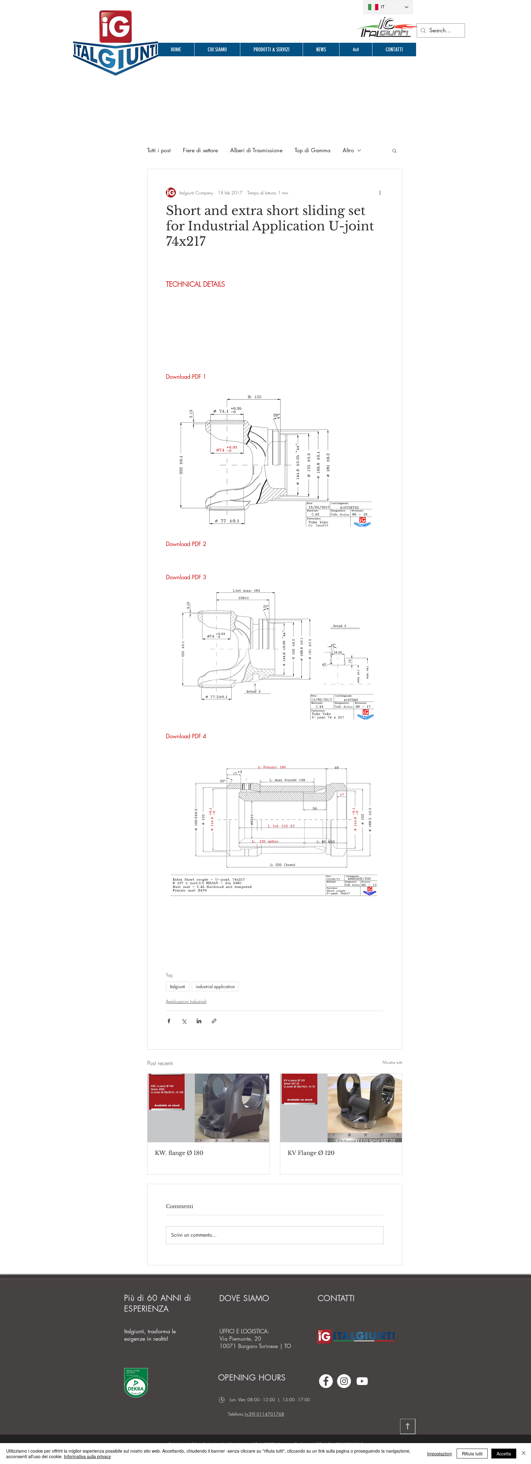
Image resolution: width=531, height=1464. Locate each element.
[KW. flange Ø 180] (208, 1108)
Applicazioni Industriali (186, 1001)
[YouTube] (362, 1381)
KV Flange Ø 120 (311, 1153)
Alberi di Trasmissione (256, 150)
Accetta (504, 1453)
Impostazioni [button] (439, 1453)
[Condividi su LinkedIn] (199, 1021)
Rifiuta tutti (472, 1453)
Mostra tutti (392, 1062)
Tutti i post (159, 150)
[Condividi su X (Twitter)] (184, 1021)
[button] (394, 150)
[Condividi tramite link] (214, 1021)
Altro (348, 150)
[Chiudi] (523, 1453)
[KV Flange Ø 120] (341, 1108)
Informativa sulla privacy (87, 1456)
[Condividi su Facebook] (169, 1021)
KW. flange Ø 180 (179, 1153)
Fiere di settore (200, 150)
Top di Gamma (312, 150)
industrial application (215, 986)
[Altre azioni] (380, 192)
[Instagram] (344, 1381)
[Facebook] (326, 1381)
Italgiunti (177, 986)
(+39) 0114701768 (264, 1414)
